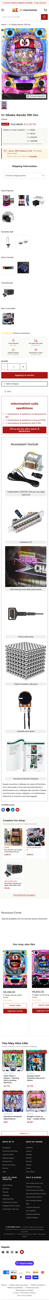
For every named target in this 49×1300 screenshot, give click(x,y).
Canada (5, 1192)
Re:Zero (5, 1168)
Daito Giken (30, 1172)
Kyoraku (29, 1161)
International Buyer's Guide (36, 1194)
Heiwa (28, 1168)
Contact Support (32, 1217)
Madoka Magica (8, 1158)
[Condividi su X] (8, 810)
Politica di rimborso (38, 1285)
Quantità (4, 361)
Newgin (29, 1154)
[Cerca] (44, 17)
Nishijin (4, 119)
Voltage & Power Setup (11, 1206)
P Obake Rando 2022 (12, 995)
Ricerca (4, 1285)
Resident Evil (7, 1161)
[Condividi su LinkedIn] (13, 810)
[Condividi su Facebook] (3, 810)
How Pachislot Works (34, 1200)
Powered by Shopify (24, 1295)
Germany (6, 1188)
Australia (6, 1195)
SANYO (29, 1158)
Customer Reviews (33, 1207)
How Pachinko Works (34, 1197)
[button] (7, 333)
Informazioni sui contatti (24, 1290)
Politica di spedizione (15, 1288)
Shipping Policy (8, 1199)
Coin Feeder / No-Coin (11, 1209)
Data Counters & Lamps (34, 1190)
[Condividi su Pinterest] (17, 810)
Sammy (29, 1151)
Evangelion (7, 1148)
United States (8, 1185)
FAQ (27, 1204)
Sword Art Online (9, 1165)
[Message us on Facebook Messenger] (22, 1252)
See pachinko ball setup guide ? (24, 895)
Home (3, 25)
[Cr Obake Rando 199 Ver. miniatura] (4, 105)
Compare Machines (33, 1214)
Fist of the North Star (10, 1151)
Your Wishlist (31, 1211)
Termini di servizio (32, 1288)
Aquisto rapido (15, 1005)
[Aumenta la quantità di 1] (23, 366)
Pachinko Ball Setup (33, 1187)
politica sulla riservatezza (19, 1285)
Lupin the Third (8, 1154)
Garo (4, 1172)
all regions (33, 156)
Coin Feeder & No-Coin (34, 1183)
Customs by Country (10, 1202)
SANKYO (29, 1148)
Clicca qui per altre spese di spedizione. (24, 430)
